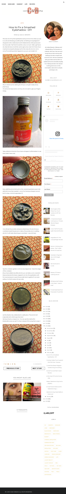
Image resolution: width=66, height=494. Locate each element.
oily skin (59, 465)
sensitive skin (55, 468)
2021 (46, 309)
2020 (46, 311)
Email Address (48, 178)
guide (60, 451)
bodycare (56, 431)
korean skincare (49, 457)
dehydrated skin (49, 445)
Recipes (32, 4)
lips (57, 457)
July (48, 340)
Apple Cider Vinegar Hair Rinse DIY (12, 398)
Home (4, 4)
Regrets (50, 425)
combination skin (49, 442)
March (49, 350)
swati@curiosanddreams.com (53, 80)
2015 (46, 323)
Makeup (20, 4)
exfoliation (48, 448)
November (50, 330)
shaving (47, 471)
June (48, 342)
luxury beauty (49, 460)
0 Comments (37, 364)
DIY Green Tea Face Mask (30, 398)
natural (52, 465)
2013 (46, 399)
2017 (46, 318)
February (49, 352)
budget (47, 436)
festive (46, 451)
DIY (22, 23)
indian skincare (56, 454)
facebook (48, 102)
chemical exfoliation (50, 439)
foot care (53, 451)
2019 (46, 313)
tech (52, 471)
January (49, 396)
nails (46, 465)
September (50, 335)
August (49, 338)
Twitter (48, 109)
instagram (48, 95)
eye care (55, 448)
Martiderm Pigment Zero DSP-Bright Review (56, 257)
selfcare (47, 468)
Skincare (11, 4)
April (48, 347)
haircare (47, 454)
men (56, 463)
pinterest (58, 95)
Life (26, 4)
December (50, 328)
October (49, 333)
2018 (46, 316)
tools (57, 471)
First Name (47, 184)
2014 (46, 326)
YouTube (58, 102)
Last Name (47, 189)
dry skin (58, 445)
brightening (56, 433)
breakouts (48, 433)
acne (46, 428)
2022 (46, 306)
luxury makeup (49, 463)
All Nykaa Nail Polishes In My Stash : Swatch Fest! (57, 283)
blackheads (48, 431)
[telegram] (8, 364)
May (48, 345)
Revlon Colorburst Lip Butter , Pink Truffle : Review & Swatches (57, 248)
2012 (46, 401)
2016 (46, 321)
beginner (52, 428)
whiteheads (48, 474)
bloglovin (58, 109)
